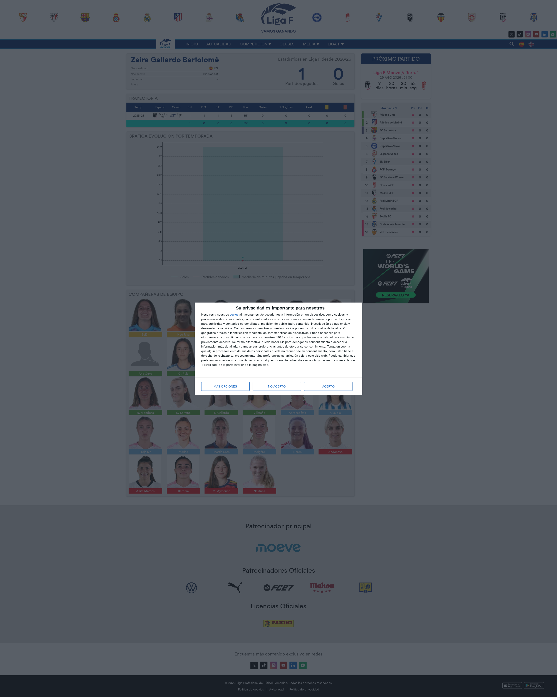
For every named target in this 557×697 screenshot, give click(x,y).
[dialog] (278, 349)
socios (234, 314)
